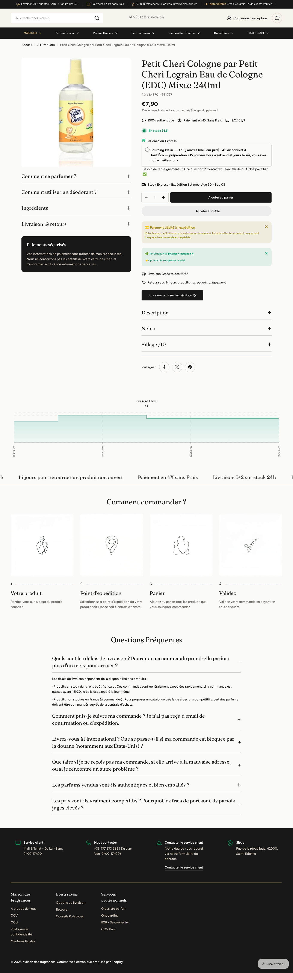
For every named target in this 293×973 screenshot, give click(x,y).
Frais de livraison (168, 110)
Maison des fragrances (39, 962)
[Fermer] (266, 227)
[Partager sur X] (177, 367)
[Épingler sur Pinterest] (190, 367)
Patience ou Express (161, 141)
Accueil (26, 45)
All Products (46, 45)
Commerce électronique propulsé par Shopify (90, 962)
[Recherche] (97, 18)
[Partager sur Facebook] (164, 367)
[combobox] (57, 18)
